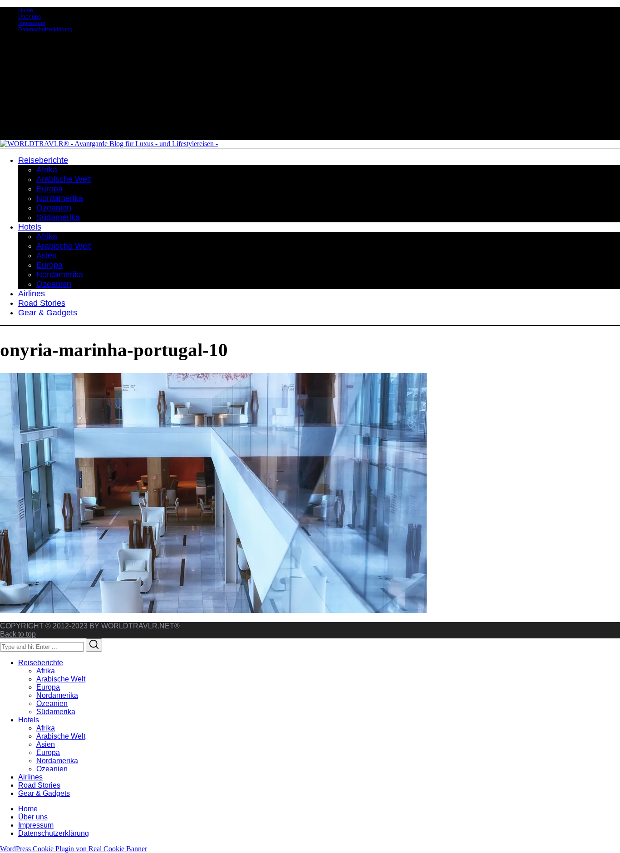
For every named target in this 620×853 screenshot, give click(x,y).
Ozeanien (52, 703)
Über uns (29, 17)
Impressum (31, 23)
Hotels (28, 720)
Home (25, 10)
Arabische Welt (60, 679)
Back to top (18, 634)
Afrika (45, 671)
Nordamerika (57, 695)
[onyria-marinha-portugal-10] (213, 610)
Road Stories (39, 785)
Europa (48, 687)
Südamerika (55, 712)
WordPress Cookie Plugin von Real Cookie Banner (73, 849)
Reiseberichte (40, 663)
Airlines (30, 777)
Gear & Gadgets (44, 793)
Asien (45, 744)
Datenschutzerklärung (45, 29)
